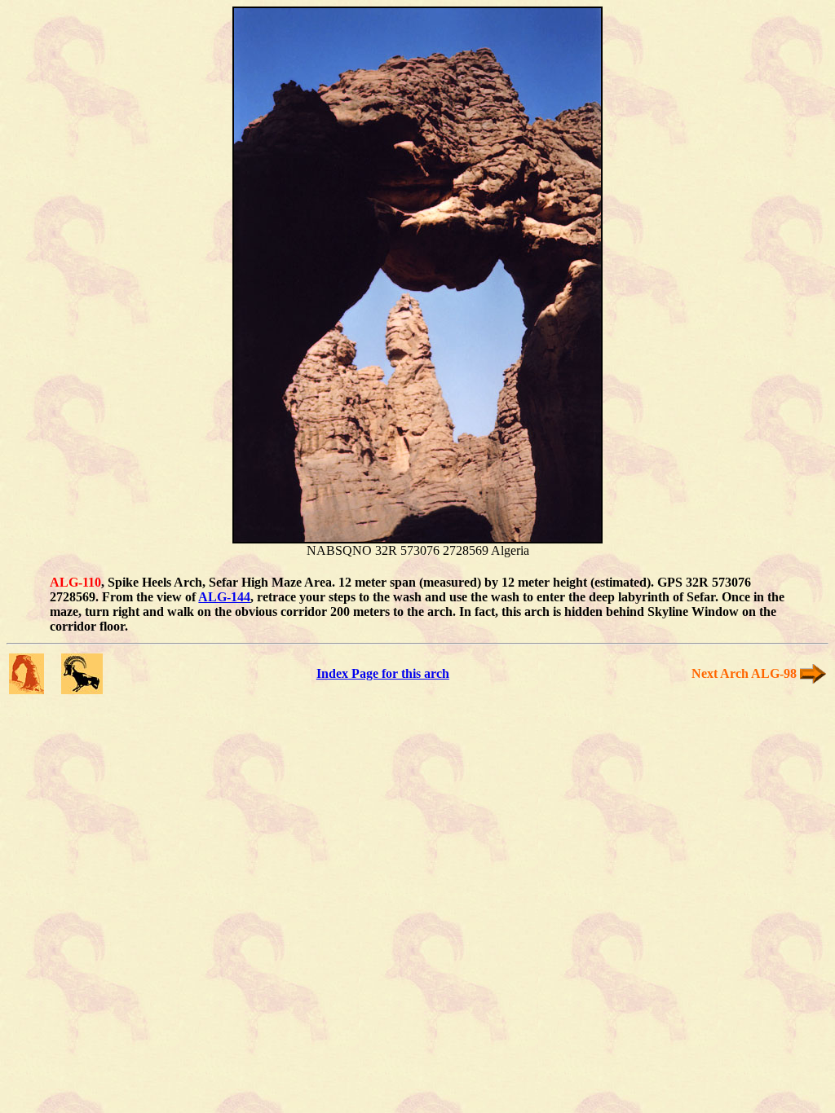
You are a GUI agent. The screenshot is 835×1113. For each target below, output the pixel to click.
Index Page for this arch (382, 673)
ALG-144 (224, 597)
